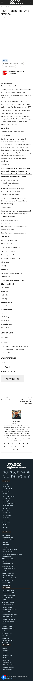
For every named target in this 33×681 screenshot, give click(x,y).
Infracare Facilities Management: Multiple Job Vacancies (25, 401)
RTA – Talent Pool (6, 400)
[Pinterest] (9, 447)
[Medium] (23, 444)
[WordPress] (14, 450)
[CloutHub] (9, 444)
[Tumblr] (24, 447)
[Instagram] (16, 444)
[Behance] (5, 444)
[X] (27, 447)
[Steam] (20, 447)
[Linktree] (28, 476)
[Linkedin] (20, 444)
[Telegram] (14, 476)
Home (2, 7)
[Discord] (14, 472)
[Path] (5, 447)
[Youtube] (18, 450)
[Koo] (21, 472)
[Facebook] (12, 444)
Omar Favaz (16, 421)
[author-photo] (16, 419)
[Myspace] (27, 444)
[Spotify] (16, 447)
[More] (21, 21)
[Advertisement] (16, 42)
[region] (16, 666)
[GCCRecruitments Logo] (16, 466)
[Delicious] (11, 472)
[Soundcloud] (12, 447)
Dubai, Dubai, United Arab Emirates (14, 63)
